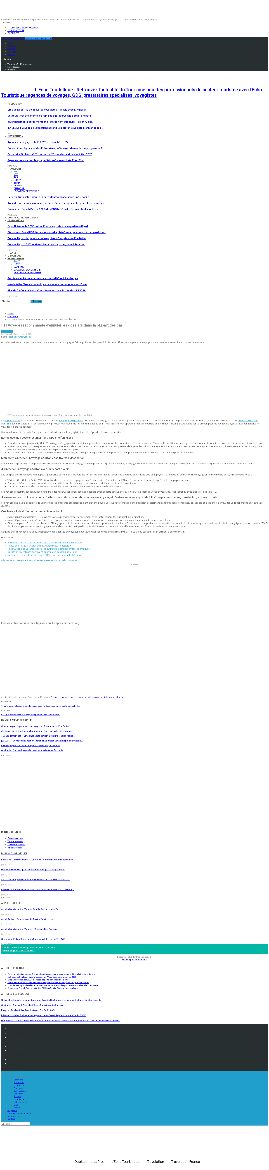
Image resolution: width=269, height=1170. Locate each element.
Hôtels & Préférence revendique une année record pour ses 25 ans (47, 284)
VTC (16, 174)
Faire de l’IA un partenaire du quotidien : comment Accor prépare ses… (37, 859)
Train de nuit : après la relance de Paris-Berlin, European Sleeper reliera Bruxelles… (56, 203)
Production (14, 103)
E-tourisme (14, 255)
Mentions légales (16, 1028)
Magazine (12, 1110)
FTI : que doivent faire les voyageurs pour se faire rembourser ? (30, 715)
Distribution (15, 136)
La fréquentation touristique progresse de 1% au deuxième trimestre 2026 (41, 977)
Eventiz (11, 1050)
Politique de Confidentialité (21, 1033)
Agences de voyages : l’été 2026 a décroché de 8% (37, 142)
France (11, 253)
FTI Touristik (59, 560)
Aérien (18, 185)
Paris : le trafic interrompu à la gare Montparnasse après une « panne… (49, 197)
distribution (16, 560)
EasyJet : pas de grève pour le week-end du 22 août (28, 1010)
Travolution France (17, 1059)
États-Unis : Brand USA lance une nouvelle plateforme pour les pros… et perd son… (56, 232)
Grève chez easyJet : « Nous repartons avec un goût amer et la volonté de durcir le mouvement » (51, 1000)
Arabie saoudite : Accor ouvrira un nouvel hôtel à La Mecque (42, 278)
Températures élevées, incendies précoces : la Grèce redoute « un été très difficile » (40, 706)
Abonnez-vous (14, 1116)
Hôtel (17, 264)
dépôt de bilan (12, 420)
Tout (17, 171)
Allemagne (6, 560)
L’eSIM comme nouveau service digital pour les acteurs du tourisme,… (37, 889)
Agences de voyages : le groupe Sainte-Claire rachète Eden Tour (45, 160)
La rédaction (15, 30)
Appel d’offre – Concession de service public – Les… (28, 919)
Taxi (16, 177)
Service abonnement (18, 1046)
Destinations (15, 220)
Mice (16, 1104)
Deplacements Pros (17, 1055)
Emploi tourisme (16, 1063)
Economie (18, 1079)
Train (17, 182)
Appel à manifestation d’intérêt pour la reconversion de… (30, 909)
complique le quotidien (71, 420)
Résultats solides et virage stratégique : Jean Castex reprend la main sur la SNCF (43, 1015)
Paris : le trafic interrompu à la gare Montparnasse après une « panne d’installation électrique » (51, 974)
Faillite (35, 560)
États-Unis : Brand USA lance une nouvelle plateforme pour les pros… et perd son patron (48, 982)
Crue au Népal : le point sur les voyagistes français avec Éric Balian (46, 109)
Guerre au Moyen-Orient (22, 217)
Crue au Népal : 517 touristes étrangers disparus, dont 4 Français (46, 244)
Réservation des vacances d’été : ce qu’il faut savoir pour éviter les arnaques (48, 548)
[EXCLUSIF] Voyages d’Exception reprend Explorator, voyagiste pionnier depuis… (55, 127)
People (17, 1107)
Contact (11, 1118)
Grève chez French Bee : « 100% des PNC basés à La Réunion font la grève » (52, 209)
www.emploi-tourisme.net (19, 950)
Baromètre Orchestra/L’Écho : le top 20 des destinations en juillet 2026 (49, 154)
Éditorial (17, 1096)
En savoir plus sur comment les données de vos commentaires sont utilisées (87, 697)
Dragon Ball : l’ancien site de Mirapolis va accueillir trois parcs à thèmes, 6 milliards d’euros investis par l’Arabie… (60, 1020)
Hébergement (15, 258)
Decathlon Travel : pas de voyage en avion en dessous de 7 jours (42, 551)
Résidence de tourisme (27, 272)
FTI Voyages (71, 560)
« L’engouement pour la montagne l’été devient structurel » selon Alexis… (50, 121)
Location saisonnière (27, 269)
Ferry (17, 180)
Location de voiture (26, 191)
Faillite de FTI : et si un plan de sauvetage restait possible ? (39, 545)
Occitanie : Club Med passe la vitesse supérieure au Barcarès (33, 1005)
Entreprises (27, 560)
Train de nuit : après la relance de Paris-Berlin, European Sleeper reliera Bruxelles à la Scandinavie (52, 985)
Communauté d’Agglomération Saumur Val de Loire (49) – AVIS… (34, 939)
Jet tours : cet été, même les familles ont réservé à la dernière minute (49, 115)
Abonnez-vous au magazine (38, 38)
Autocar (19, 188)
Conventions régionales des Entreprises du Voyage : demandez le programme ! (54, 148)
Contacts (12, 1037)
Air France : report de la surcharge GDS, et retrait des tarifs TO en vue (45, 554)
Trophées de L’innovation (19, 1113)
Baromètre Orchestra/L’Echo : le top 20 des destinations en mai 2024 (44, 542)
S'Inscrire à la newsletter (12, 38)
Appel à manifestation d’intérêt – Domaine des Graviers (29, 929)
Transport (14, 168)
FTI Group (49, 560)
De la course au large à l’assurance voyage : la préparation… (33, 869)
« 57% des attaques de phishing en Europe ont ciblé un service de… (35, 879)
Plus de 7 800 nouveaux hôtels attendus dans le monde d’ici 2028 (46, 290)
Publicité (13, 33)
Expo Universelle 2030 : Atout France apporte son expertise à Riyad (47, 226)
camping (19, 267)
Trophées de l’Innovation (23, 27)
